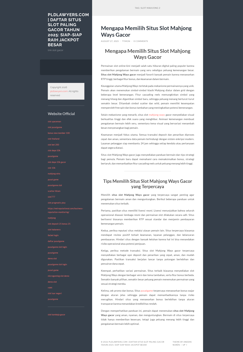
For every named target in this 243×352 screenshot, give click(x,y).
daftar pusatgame (56, 241)
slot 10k (51, 168)
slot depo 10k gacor (57, 162)
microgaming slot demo (58, 276)
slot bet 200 (53, 144)
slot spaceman (54, 121)
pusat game (53, 179)
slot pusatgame (55, 127)
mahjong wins (54, 173)
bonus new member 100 (59, 133)
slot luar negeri (55, 293)
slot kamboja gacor (56, 314)
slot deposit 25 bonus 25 (59, 223)
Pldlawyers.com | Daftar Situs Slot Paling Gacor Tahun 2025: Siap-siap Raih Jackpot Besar (68, 29)
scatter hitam (54, 191)
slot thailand (53, 138)
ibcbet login (53, 235)
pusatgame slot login (57, 247)
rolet (50, 287)
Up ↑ (185, 345)
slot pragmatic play (57, 202)
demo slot (52, 258)
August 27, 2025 (110, 41)
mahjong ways (157, 114)
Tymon (126, 41)
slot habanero (54, 229)
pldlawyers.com (59, 91)
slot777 (51, 196)
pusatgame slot (55, 185)
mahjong (52, 218)
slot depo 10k (54, 150)
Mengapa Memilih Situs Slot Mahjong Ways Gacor (146, 31)
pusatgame (53, 156)
